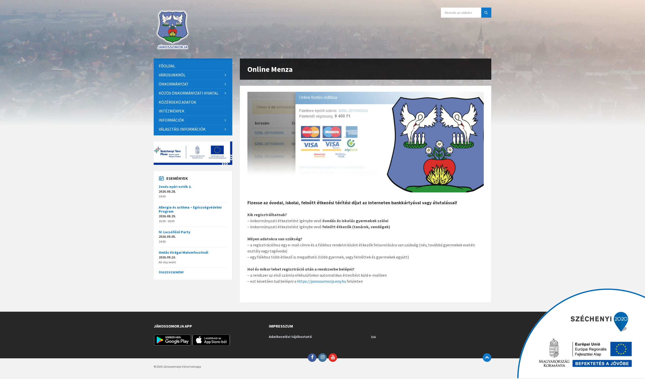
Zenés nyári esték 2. (175, 186)
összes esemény (171, 272)
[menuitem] (193, 66)
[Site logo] (172, 48)
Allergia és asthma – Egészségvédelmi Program (190, 209)
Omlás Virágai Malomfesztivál (183, 252)
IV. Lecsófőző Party (174, 232)
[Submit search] (486, 13)
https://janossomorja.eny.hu (321, 281)
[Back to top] (487, 357)
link (373, 337)
